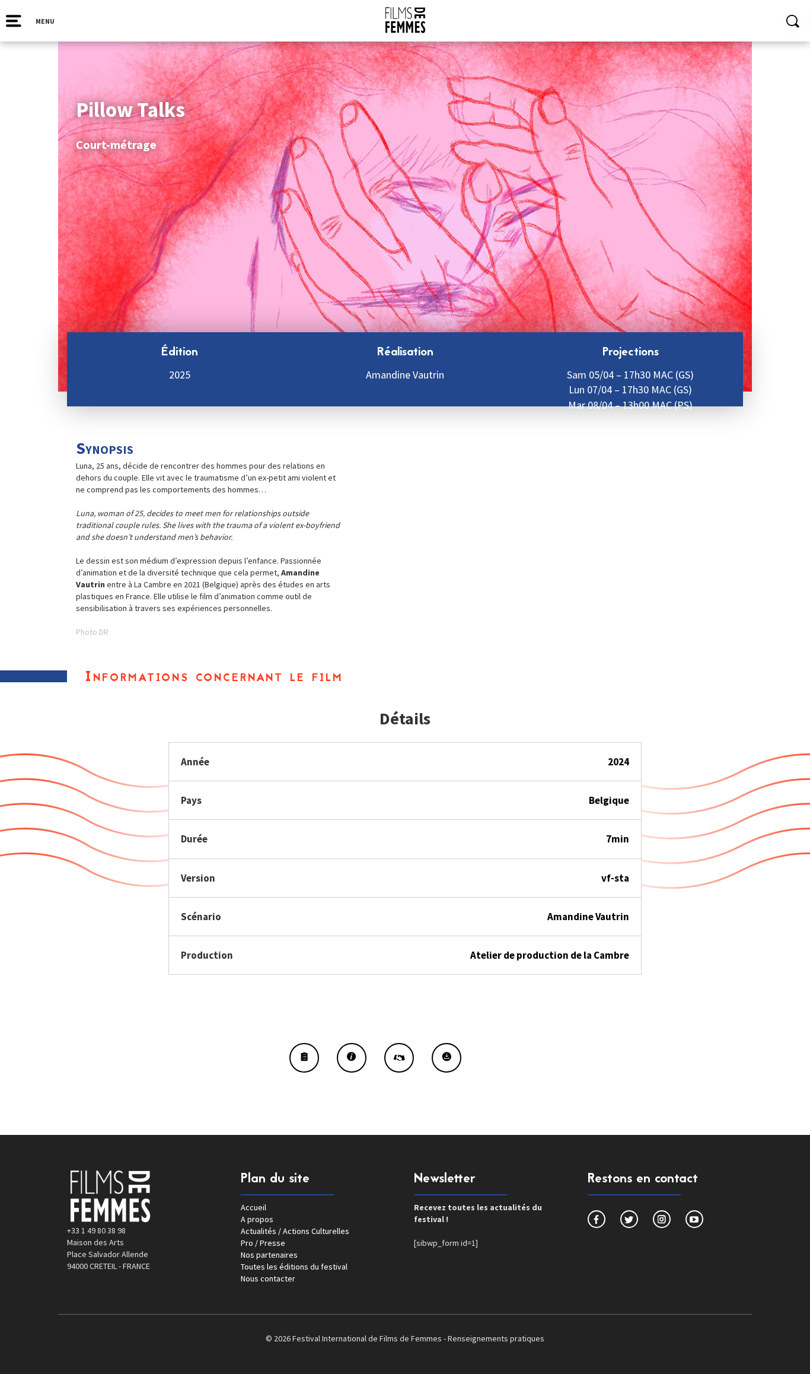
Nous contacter (268, 1278)
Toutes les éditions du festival (294, 1266)
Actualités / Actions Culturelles (295, 1231)
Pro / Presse (263, 1243)
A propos (257, 1219)
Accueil (253, 1207)
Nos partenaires (269, 1254)
